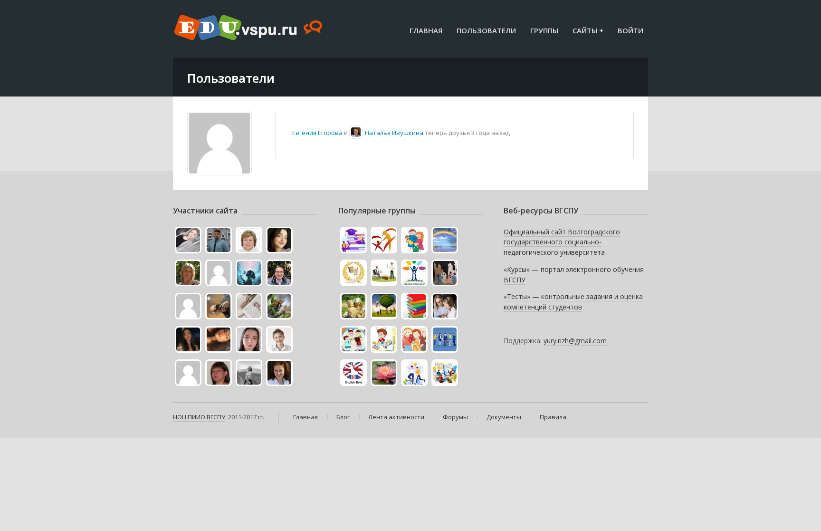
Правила (553, 417)
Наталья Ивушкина (394, 132)
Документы (504, 417)
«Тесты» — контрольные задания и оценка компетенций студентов (573, 301)
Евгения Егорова (317, 132)
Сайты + (588, 30)
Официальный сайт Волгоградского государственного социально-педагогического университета (562, 242)
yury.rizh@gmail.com (575, 340)
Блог (343, 417)
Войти (630, 30)
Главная (426, 30)
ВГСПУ (216, 417)
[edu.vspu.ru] (249, 28)
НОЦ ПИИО (189, 417)
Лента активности (396, 417)
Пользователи (486, 30)
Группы (544, 30)
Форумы (455, 417)
